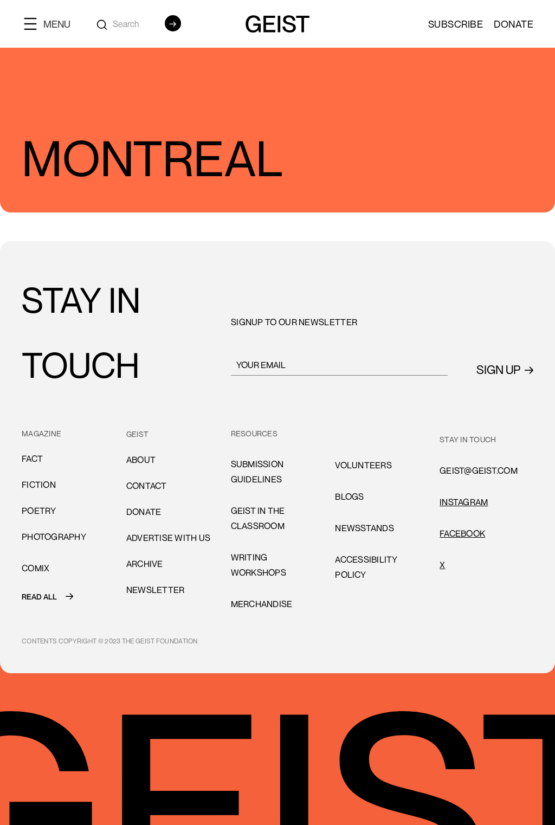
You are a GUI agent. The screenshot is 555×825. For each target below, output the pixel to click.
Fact (32, 458)
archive (144, 563)
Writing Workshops (258, 565)
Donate (513, 24)
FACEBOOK (462, 533)
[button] (51, 23)
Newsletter (155, 589)
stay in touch (468, 439)
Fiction (39, 484)
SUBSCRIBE (455, 24)
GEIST (137, 434)
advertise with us (168, 537)
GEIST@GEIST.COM (479, 470)
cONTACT (146, 485)
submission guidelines (257, 472)
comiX (35, 568)
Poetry (39, 510)
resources (254, 433)
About (141, 459)
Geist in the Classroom (258, 518)
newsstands (364, 528)
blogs (349, 496)
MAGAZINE (41, 433)
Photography (54, 536)
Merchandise (262, 603)
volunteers (363, 433)
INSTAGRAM (464, 502)
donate (144, 511)
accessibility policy (366, 567)
